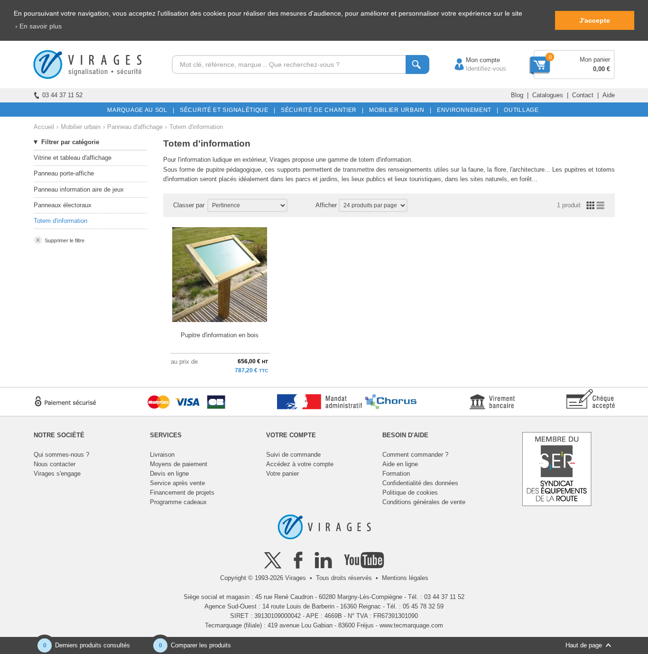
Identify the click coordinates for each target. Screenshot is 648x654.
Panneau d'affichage (135, 126)
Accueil (44, 126)
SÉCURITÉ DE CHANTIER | (321, 110)
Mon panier (595, 59)
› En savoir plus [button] (38, 26)
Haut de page (583, 645)
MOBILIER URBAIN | (399, 110)
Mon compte (473, 60)
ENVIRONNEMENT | (466, 110)
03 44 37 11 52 (62, 95)
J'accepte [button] (594, 20)
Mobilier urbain (81, 126)
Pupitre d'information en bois (220, 335)
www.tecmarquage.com (411, 625)
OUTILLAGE (519, 110)
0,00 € (601, 69)
